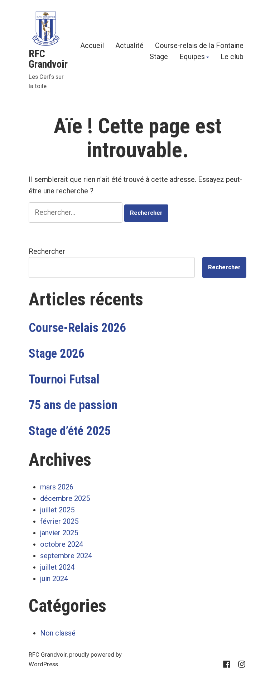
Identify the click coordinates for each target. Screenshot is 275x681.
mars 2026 (56, 487)
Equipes (192, 57)
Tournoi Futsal (64, 379)
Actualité (129, 45)
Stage (159, 57)
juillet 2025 (57, 510)
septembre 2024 (66, 555)
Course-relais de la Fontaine (199, 45)
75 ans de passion (73, 405)
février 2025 (59, 521)
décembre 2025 (65, 498)
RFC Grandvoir (48, 59)
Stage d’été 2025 (70, 431)
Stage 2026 (56, 353)
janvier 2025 (59, 532)
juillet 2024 (57, 567)
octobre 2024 (61, 544)
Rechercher (47, 251)
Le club (232, 57)
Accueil (92, 45)
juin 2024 (54, 578)
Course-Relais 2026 (77, 327)
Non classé (58, 633)
